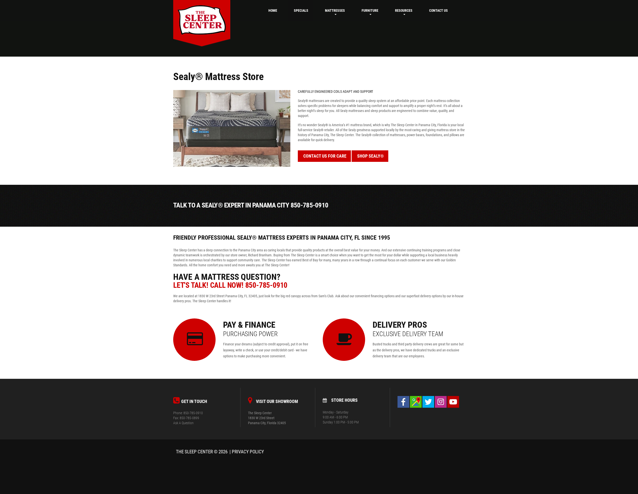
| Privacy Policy (247, 452)
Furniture (370, 10)
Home (272, 10)
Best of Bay (310, 260)
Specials (301, 10)
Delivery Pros (408, 329)
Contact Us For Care (324, 156)
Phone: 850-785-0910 (188, 413)
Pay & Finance (250, 329)
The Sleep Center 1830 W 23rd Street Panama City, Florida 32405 (267, 418)
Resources (403, 10)
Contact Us (438, 10)
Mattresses (335, 10)
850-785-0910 (266, 285)
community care (249, 260)
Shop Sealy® (370, 156)
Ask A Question (183, 423)
